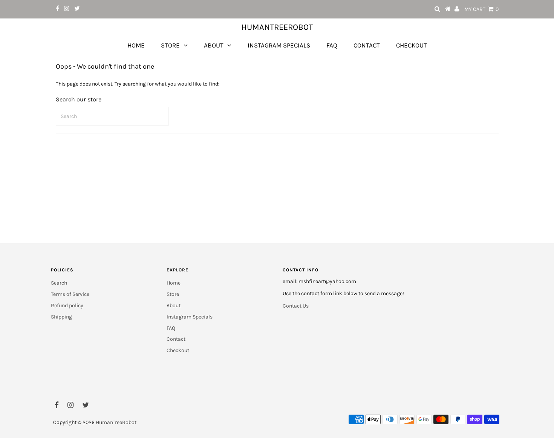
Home (136, 45)
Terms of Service (70, 294)
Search (59, 283)
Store (170, 45)
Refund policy (67, 305)
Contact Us (296, 306)
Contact (367, 45)
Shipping (61, 317)
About (213, 45)
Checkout (411, 45)
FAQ (331, 45)
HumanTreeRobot (277, 27)
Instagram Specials (279, 45)
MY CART (481, 9)
